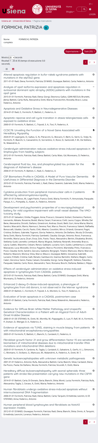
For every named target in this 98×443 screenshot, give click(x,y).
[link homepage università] (46, 9)
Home (69, 6)
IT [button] (90, 4)
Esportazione (72, 51)
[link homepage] (15, 9)
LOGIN (92, 14)
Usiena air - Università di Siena (16, 21)
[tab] (7, 69)
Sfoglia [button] (69, 11)
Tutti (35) (88, 51)
